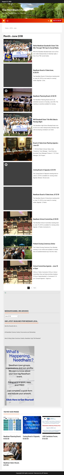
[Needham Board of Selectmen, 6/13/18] (18, 198)
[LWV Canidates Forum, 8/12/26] (51, 425)
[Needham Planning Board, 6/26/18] (18, 100)
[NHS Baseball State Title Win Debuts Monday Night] (18, 124)
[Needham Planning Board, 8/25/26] (13, 425)
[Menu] (7, 21)
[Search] (48, 20)
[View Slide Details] (32, 299)
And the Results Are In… (11, 326)
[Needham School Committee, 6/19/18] (18, 223)
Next (35, 287)
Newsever (37, 473)
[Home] (4, 21)
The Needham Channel (15, 9)
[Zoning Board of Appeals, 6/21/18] (18, 173)
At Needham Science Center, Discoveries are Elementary (20, 332)
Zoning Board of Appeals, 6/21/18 (44, 170)
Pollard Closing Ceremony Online (44, 244)
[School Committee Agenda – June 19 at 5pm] (18, 272)
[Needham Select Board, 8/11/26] (13, 451)
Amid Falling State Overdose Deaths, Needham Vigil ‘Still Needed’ (23, 338)
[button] (7, 21)
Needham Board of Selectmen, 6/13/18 (46, 194)
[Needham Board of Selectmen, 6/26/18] (18, 75)
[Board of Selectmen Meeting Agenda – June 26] (18, 149)
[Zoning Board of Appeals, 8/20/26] (32, 425)
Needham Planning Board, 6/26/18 (44, 96)
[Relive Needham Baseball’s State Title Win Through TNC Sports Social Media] (18, 50)
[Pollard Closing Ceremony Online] (18, 247)
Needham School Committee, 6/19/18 (45, 219)
